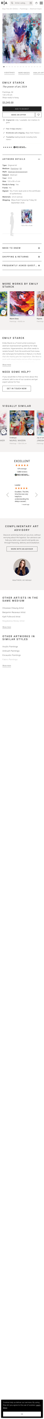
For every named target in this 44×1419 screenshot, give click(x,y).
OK (22, 1414)
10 (29, 66)
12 (35, 66)
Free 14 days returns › (14, 129)
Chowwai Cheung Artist (13, 608)
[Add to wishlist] (38, 114)
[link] (30, 3)
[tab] (22, 159)
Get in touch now (17, 388)
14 (40, 66)
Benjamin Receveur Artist (13, 612)
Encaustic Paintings (11, 655)
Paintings (24, 9)
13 (38, 66)
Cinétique (13, 438)
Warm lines (14, 319)
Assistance (9, 73)
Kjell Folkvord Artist (11, 616)
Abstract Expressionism (17, 172)
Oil (21, 168)
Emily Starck (13, 82)
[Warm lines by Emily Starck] (22, 303)
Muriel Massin (18, 440)
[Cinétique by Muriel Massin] (22, 423)
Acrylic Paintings (10, 646)
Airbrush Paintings (10, 651)
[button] (41, 3)
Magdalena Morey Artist (13, 621)
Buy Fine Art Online (10, 9)
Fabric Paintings (9, 659)
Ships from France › (32, 133)
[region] (22, 495)
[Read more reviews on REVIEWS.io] (22, 475)
